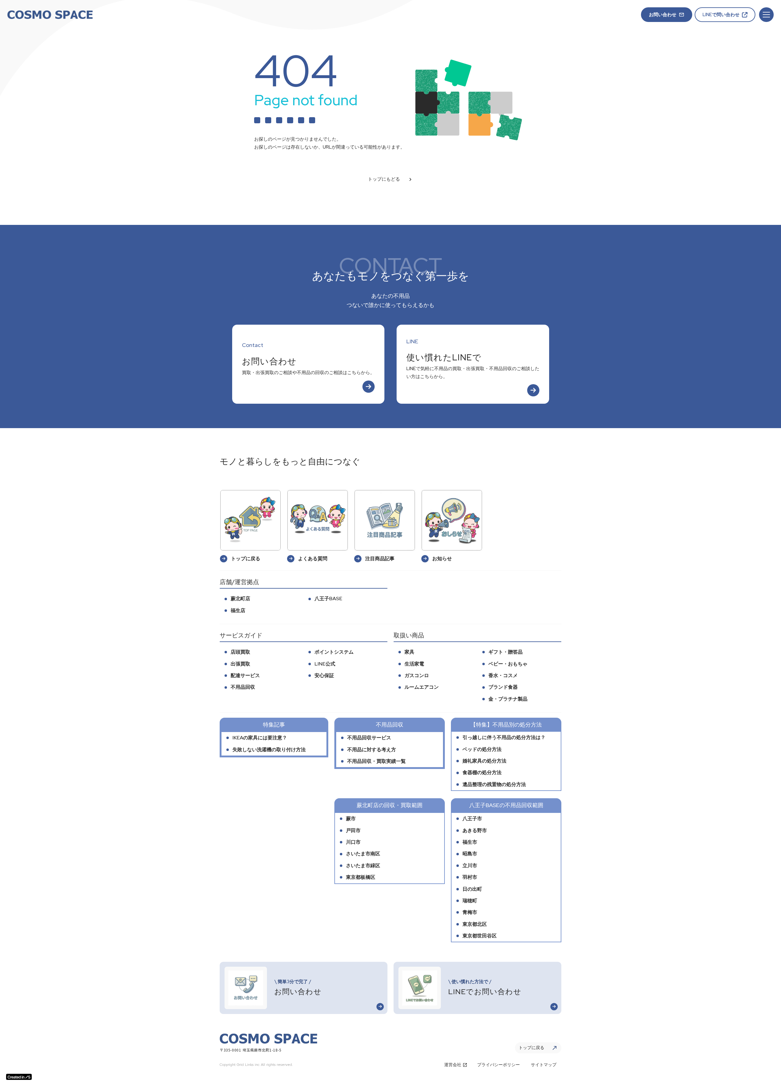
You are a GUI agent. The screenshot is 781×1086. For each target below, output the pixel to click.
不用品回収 (243, 687)
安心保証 (324, 675)
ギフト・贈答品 (505, 652)
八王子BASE (328, 598)
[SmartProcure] (50, 14)
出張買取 (240, 664)
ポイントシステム (334, 652)
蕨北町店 (240, 598)
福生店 (238, 610)
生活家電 (414, 664)
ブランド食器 (503, 687)
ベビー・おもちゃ (507, 664)
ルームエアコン (422, 687)
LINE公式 (325, 664)
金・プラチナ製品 (507, 699)
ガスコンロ (417, 675)
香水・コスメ (503, 675)
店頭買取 (240, 652)
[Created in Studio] (19, 1077)
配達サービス (245, 675)
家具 (409, 652)
